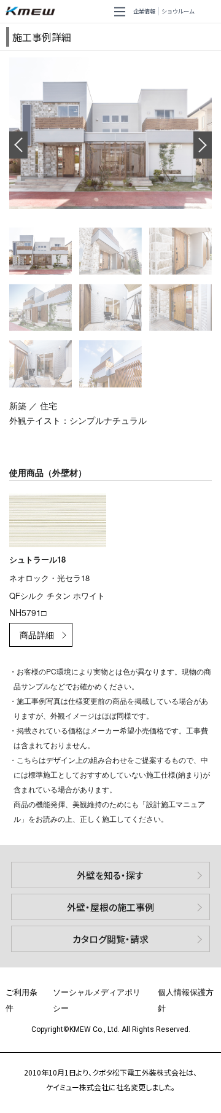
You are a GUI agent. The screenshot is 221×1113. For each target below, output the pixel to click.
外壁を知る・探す (110, 875)
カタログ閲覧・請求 (110, 938)
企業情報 (144, 11)
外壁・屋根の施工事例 (110, 906)
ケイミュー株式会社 (33, 11)
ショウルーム (178, 11)
